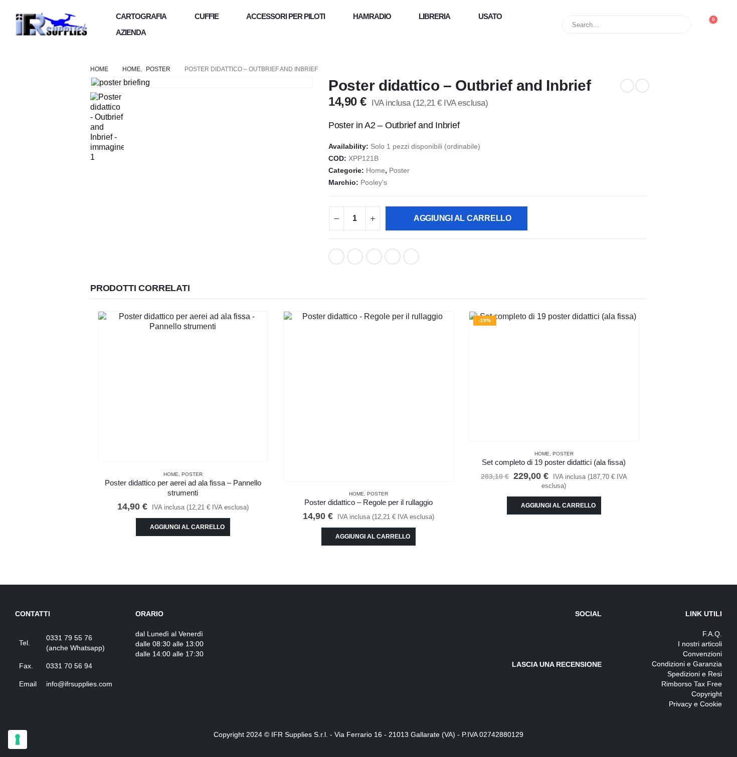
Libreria (434, 16)
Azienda (131, 32)
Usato (490, 16)
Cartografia (141, 16)
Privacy (680, 704)
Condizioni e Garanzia (687, 664)
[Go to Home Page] (99, 69)
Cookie (711, 704)
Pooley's (373, 182)
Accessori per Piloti (285, 16)
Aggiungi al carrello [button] (187, 527)
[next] (642, 86)
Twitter (355, 256)
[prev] (627, 86)
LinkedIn (374, 256)
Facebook (336, 256)
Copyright (706, 694)
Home (375, 170)
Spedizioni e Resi (694, 674)
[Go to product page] (183, 386)
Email (411, 256)
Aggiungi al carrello (462, 218)
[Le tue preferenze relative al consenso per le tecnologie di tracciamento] (17, 739)
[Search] (676, 24)
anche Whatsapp (75, 648)
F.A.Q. (712, 634)
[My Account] (529, 24)
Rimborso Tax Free (691, 684)
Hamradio (372, 16)
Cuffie (207, 16)
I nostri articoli (700, 644)
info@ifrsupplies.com (79, 684)
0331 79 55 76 (69, 638)
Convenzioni (702, 654)
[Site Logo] (51, 24)
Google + (393, 256)
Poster (399, 170)
